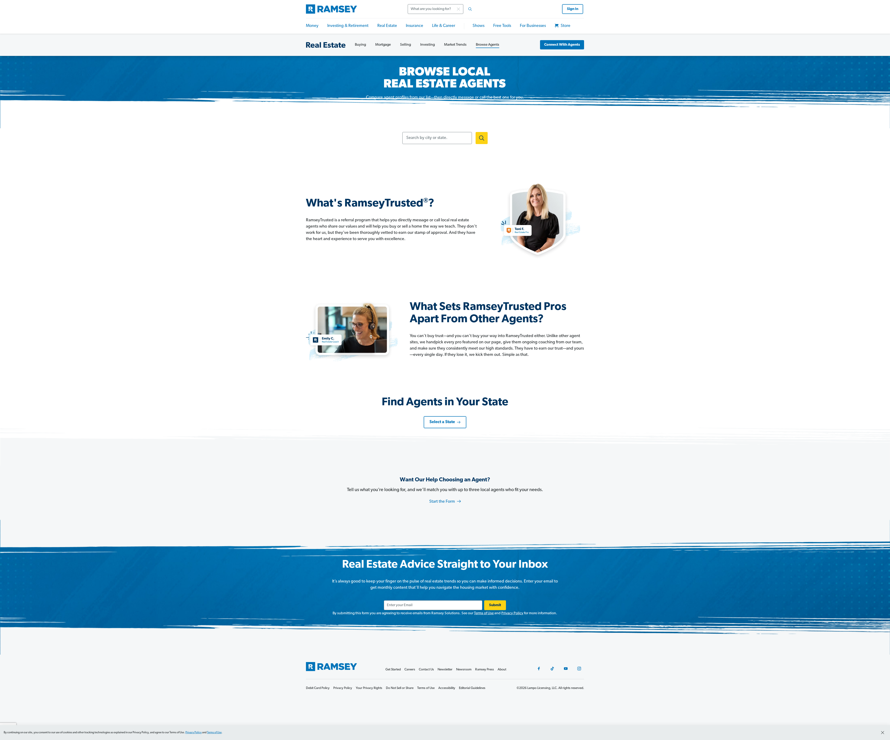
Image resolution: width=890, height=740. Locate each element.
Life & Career (443, 26)
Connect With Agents (562, 45)
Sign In (572, 9)
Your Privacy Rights (369, 688)
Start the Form (442, 502)
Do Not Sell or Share (399, 688)
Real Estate (387, 26)
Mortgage (383, 45)
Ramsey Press (484, 669)
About (502, 669)
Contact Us (426, 669)
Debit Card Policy (318, 688)
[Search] (470, 9)
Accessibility (446, 688)
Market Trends (455, 45)
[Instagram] (579, 668)
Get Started (393, 669)
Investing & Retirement (348, 26)
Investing (427, 45)
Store (565, 26)
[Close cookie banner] (882, 732)
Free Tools (502, 26)
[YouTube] (566, 668)
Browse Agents (487, 45)
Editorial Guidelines (472, 688)
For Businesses (533, 26)
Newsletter (445, 669)
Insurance (414, 26)
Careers (409, 669)
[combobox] (441, 9)
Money (312, 26)
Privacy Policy (512, 613)
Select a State (442, 422)
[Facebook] (539, 668)
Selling (405, 45)
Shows (478, 26)
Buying (360, 45)
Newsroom (463, 669)
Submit (495, 605)
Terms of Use (484, 613)
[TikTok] (552, 668)
